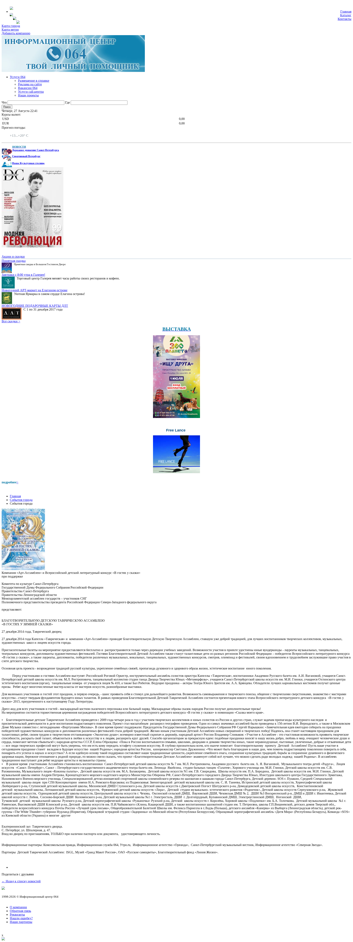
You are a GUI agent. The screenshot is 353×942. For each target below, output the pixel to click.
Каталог (345, 15)
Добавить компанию (16, 33)
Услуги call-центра (31, 91)
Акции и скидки (13, 256)
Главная (345, 11)
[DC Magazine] (32, 246)
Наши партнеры (21, 922)
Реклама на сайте (30, 84)
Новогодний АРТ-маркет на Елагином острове (34, 290)
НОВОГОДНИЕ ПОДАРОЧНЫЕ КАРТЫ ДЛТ (35, 305)
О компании (18, 907)
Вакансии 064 (27, 88)
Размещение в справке (33, 80)
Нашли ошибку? (21, 918)
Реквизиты (17, 914)
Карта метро (10, 29)
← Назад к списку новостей (21, 881)
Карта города (11, 26)
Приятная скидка (14, 261)
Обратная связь (20, 911)
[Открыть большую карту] (3, 939)
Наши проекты (28, 95)
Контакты (344, 19)
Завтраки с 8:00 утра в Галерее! (23, 274)
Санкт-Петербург (22, 132)
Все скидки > (11, 321)
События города (21, 500)
